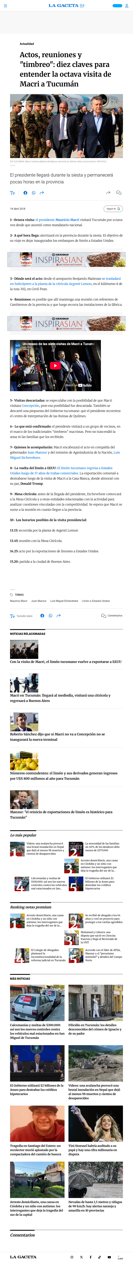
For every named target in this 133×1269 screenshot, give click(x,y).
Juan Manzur (37, 452)
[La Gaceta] (66, 5)
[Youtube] (109, 1257)
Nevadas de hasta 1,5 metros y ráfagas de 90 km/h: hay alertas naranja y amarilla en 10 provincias (95, 1206)
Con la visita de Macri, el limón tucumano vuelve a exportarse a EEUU (65, 662)
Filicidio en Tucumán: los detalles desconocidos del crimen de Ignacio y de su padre (94, 1029)
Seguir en (111, 208)
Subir (120, 1259)
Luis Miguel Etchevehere (64, 600)
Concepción (30, 406)
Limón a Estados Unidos (96, 600)
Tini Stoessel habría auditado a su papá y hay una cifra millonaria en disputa (92, 1150)
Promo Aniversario (117, 5)
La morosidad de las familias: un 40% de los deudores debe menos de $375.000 (102, 847)
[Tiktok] (99, 1257)
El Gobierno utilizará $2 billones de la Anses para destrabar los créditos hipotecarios (36, 1090)
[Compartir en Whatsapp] (33, 193)
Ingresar (127, 5)
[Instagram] (72, 1257)
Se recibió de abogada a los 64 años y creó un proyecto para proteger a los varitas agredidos (103, 919)
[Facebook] (90, 1257)
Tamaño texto (24, 616)
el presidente (57, 220)
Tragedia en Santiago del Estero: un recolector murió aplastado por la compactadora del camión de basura (35, 1150)
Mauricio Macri (18, 600)
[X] (81, 1257)
